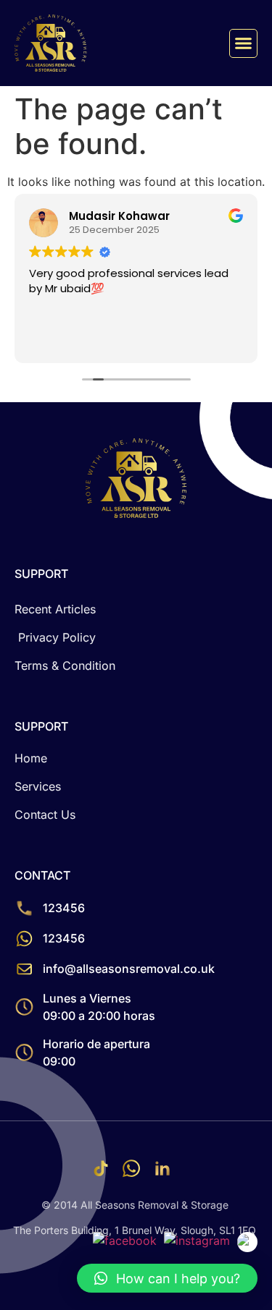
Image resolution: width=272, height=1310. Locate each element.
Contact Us (45, 814)
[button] (243, 43)
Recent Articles (55, 609)
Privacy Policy (57, 637)
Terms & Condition (65, 665)
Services (38, 786)
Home (31, 758)
